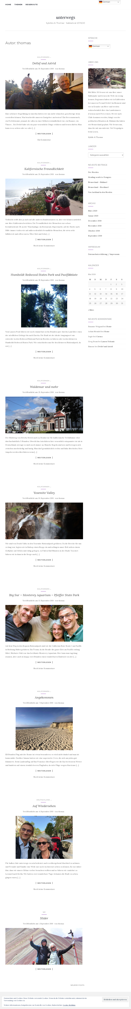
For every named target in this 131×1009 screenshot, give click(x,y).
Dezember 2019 (94, 221)
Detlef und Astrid (44, 63)
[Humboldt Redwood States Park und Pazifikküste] (44, 305)
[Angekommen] (44, 728)
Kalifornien (43, 57)
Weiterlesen (44, 134)
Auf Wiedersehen (44, 806)
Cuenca (99, 336)
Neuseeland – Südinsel (97, 182)
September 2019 (95, 236)
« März (91, 310)
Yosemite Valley (44, 493)
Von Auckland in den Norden (100, 192)
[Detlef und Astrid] (44, 91)
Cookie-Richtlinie (69, 1005)
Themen (18, 5)
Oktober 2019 (94, 231)
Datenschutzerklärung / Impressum (103, 254)
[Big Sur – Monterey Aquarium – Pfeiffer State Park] (44, 623)
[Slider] (44, 946)
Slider (44, 918)
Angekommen (44, 697)
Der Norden (93, 172)
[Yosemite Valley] (44, 521)
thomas (62, 69)
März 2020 (92, 211)
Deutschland (43, 800)
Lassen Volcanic (108, 341)
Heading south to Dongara (99, 177)
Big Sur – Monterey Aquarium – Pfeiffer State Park (44, 595)
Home (8, 5)
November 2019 (94, 226)
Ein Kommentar (44, 140)
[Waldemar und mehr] (44, 415)
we (44, 912)
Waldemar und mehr (44, 387)
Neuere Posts (77, 985)
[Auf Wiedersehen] (44, 837)
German (96, 46)
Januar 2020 (93, 216)
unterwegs (65, 17)
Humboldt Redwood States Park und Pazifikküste (44, 275)
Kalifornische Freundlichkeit (44, 169)
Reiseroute (32, 5)
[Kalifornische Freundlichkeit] (44, 197)
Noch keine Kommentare (44, 245)
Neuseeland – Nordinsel (98, 187)
